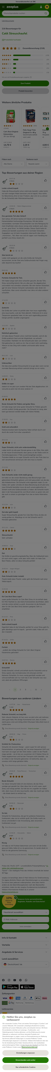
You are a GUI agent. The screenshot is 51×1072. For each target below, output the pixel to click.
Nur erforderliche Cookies (25, 1067)
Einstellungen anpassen (25, 1053)
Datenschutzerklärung (29, 1047)
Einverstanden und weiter (25, 1060)
